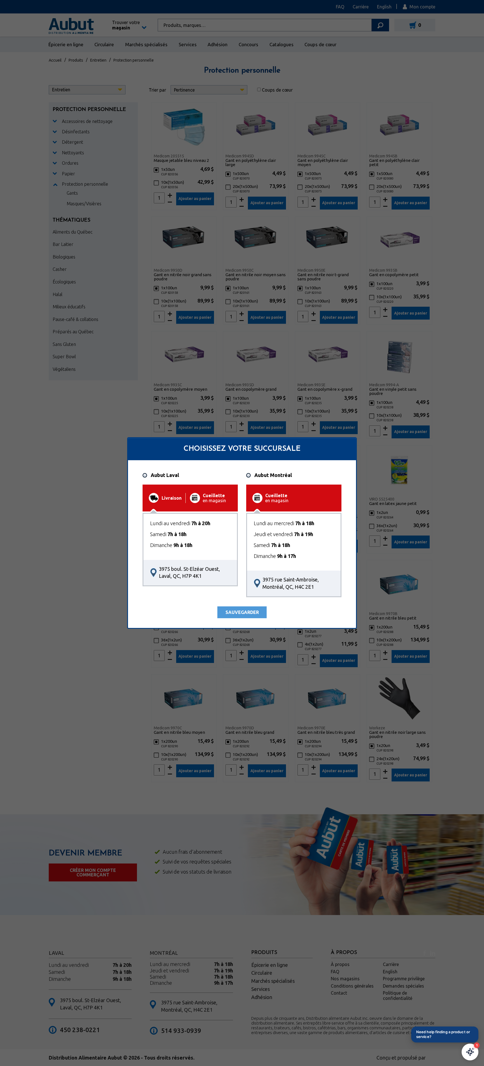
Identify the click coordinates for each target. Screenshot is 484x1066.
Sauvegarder (242, 612)
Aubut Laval (165, 475)
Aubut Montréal (273, 475)
